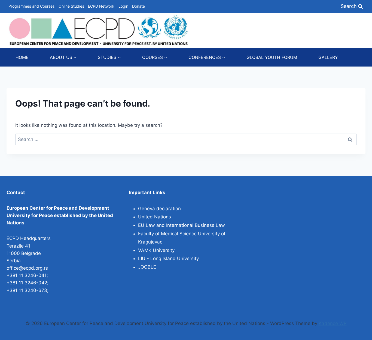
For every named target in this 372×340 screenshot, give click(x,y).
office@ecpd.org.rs (27, 268)
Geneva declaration (159, 208)
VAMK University (156, 250)
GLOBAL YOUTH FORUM (271, 57)
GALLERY (328, 57)
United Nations (154, 216)
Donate (138, 6)
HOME (22, 57)
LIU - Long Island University (168, 258)
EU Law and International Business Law (181, 225)
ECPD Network (101, 6)
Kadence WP (333, 323)
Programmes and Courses (31, 6)
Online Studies (71, 6)
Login (123, 6)
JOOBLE (147, 267)
